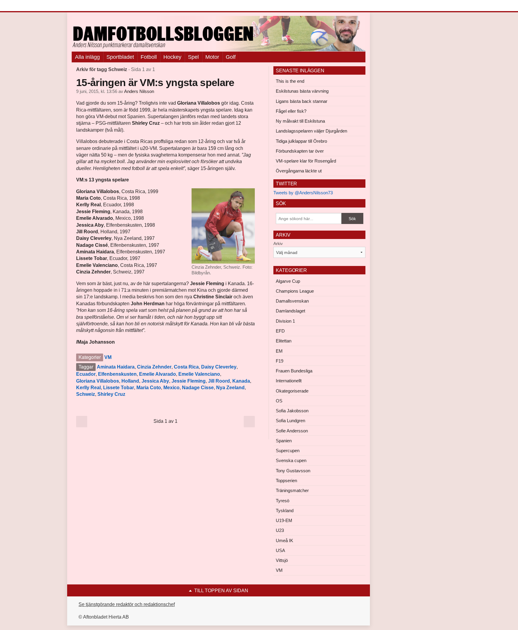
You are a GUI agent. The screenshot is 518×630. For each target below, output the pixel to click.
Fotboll (149, 57)
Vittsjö (282, 560)
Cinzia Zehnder (154, 366)
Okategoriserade (292, 390)
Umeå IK (284, 540)
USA (280, 550)
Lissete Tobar (118, 387)
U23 (280, 530)
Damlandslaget (290, 310)
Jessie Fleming (188, 381)
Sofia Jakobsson (292, 410)
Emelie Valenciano (199, 374)
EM (279, 351)
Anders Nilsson (139, 91)
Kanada (241, 381)
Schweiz (85, 394)
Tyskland (284, 510)
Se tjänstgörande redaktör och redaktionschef (127, 604)
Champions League (295, 291)
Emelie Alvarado (157, 374)
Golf (231, 57)
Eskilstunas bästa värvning (302, 91)
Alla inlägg (87, 57)
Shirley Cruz (111, 394)
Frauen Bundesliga (294, 370)
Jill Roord (219, 381)
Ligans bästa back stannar (301, 101)
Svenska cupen (291, 460)
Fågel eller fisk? (291, 111)
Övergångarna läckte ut (299, 170)
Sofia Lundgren (290, 420)
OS (279, 400)
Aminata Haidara (116, 366)
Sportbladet (120, 57)
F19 (279, 360)
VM (108, 357)
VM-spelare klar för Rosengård (306, 160)
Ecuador (86, 374)
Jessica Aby (155, 381)
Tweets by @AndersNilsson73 (303, 192)
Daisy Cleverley (219, 366)
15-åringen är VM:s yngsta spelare (155, 82)
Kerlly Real (88, 387)
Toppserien (286, 480)
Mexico (171, 387)
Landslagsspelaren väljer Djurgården (311, 130)
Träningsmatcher (292, 490)
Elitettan (283, 340)
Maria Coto (148, 387)
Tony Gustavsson (293, 470)
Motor (212, 57)
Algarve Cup (288, 281)
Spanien (284, 440)
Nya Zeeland (230, 387)
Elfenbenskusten (117, 374)
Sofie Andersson (292, 430)
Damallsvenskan (292, 300)
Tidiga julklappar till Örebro (301, 141)
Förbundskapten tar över (300, 151)
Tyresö (282, 500)
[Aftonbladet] (94, 6)
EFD (280, 330)
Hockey (172, 57)
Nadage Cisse (198, 387)
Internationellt (289, 380)
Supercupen (287, 450)
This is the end (290, 81)
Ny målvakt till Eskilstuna (300, 121)
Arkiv (278, 243)
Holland (130, 381)
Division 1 (285, 321)
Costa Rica (186, 366)
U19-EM (284, 520)
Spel (193, 57)
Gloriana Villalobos (97, 381)
